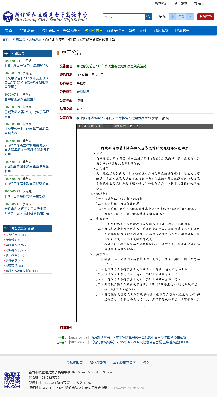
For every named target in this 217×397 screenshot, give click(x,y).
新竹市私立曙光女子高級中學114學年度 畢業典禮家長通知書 (27, 211)
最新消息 (16, 234)
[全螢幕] (136, 126)
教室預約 (161, 3)
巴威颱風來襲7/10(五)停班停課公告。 (26, 114)
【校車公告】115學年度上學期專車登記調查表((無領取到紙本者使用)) (26, 82)
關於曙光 (27, 31)
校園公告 (92, 31)
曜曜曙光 (182, 31)
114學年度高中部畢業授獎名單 (26, 184)
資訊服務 (161, 31)
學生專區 (16, 245)
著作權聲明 (98, 363)
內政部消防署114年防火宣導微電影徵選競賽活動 (116, 118)
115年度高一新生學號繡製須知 (26, 66)
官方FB (199, 3)
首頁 (8, 31)
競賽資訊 (15, 265)
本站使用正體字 (124, 363)
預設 (181, 16)
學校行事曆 (137, 31)
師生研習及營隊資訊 (22, 270)
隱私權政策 (74, 363)
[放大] (110, 126)
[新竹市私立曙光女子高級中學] (45, 17)
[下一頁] (85, 126)
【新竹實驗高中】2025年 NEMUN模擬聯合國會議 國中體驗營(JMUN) (128, 342)
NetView (138, 388)
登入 (146, 363)
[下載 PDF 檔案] (131, 126)
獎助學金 (15, 255)
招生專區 (48, 31)
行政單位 (114, 31)
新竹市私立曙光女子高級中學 (85, 388)
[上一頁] (79, 126)
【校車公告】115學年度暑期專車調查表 (26, 131)
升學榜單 (70, 31)
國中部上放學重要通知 (20, 99)
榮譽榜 (13, 240)
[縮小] (105, 126)
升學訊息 (15, 260)
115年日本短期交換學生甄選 (24, 196)
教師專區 (16, 250)
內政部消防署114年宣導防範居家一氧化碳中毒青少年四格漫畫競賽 (126, 338)
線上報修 (181, 3)
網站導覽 (205, 17)
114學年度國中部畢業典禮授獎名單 (26, 169)
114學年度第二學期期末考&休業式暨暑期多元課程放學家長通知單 (27, 150)
